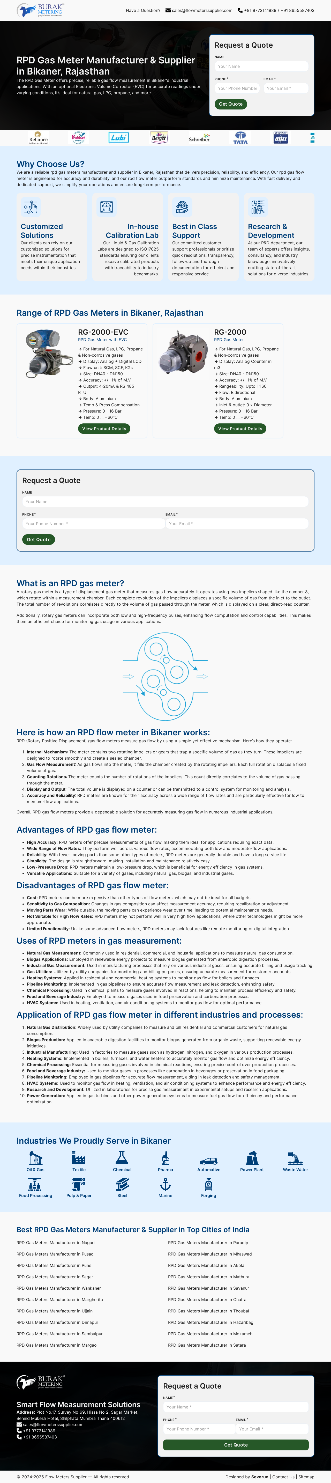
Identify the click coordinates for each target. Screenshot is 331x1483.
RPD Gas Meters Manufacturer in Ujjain (55, 1310)
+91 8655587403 (297, 10)
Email (269, 79)
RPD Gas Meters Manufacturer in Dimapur (57, 1322)
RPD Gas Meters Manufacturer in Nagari (56, 1242)
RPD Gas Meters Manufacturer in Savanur (208, 1288)
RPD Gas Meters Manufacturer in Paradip (208, 1242)
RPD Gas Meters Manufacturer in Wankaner (59, 1288)
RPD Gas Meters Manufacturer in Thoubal (208, 1310)
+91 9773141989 (260, 10)
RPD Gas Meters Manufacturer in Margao (57, 1345)
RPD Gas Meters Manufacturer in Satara (207, 1345)
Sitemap (306, 1476)
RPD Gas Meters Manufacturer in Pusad (55, 1254)
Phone (220, 79)
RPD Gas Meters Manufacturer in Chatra (207, 1299)
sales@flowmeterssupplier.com (202, 10)
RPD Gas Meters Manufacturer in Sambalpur (60, 1333)
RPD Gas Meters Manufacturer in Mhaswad (210, 1254)
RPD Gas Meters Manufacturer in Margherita (60, 1299)
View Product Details (104, 428)
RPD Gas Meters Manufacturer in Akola (206, 1265)
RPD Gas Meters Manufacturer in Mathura (208, 1276)
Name (219, 57)
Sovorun (259, 1476)
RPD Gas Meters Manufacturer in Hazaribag (210, 1322)
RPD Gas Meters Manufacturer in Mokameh (210, 1333)
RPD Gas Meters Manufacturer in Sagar (55, 1276)
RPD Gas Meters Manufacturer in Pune (54, 1265)
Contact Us (283, 1476)
